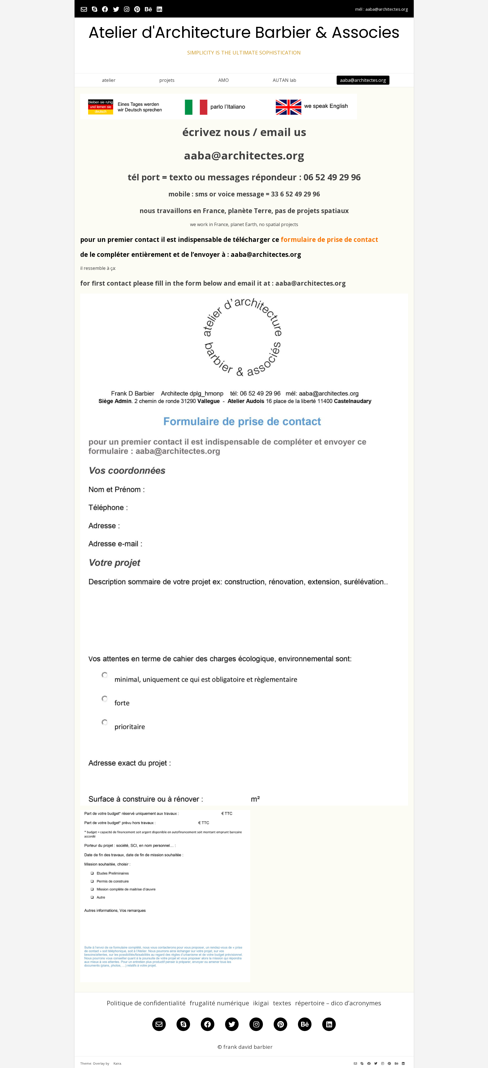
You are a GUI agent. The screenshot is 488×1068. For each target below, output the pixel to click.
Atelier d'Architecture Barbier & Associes (244, 32)
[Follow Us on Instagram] (126, 9)
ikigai (261, 1003)
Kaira (117, 1063)
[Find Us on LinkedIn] (159, 9)
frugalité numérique (219, 1003)
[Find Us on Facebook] (105, 9)
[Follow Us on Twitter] (116, 9)
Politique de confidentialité (146, 1003)
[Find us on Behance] (148, 9)
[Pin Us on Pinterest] (137, 9)
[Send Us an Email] (84, 9)
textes (282, 1003)
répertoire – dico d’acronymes (338, 1003)
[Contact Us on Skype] (94, 9)
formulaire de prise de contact (329, 239)
